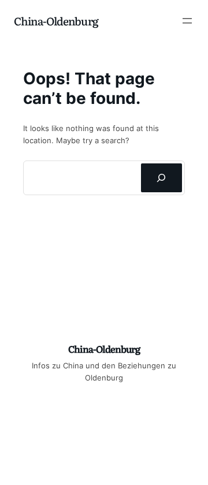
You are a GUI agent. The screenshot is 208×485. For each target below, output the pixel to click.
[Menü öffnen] (187, 21)
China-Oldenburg (56, 21)
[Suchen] (161, 177)
